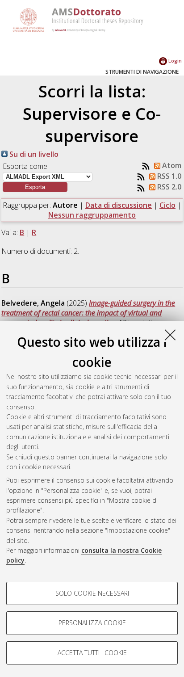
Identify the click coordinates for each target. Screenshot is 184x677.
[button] (35, 187)
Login (174, 60)
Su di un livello (33, 154)
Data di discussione (118, 205)
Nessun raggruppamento (92, 215)
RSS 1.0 (168, 176)
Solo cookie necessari (92, 593)
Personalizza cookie (92, 622)
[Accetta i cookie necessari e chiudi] (170, 335)
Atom (170, 165)
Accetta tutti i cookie (92, 652)
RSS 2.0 (168, 187)
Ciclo (167, 205)
